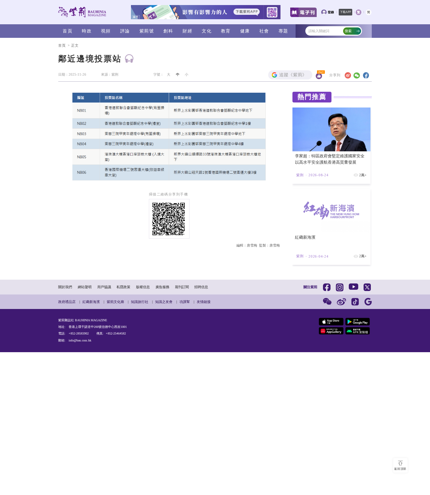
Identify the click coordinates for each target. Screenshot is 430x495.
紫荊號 (146, 30)
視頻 (106, 30)
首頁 (67, 30)
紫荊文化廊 (115, 302)
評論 (125, 30)
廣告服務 (162, 287)
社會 (264, 30)
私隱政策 (123, 287)
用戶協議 (104, 287)
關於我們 (65, 287)
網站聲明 (85, 287)
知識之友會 (164, 302)
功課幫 (184, 302)
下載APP (345, 12)
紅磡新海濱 (91, 302)
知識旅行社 (139, 302)
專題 (283, 30)
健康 (245, 30)
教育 (226, 30)
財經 (187, 30)
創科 (168, 30)
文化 (207, 30)
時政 (87, 30)
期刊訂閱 (182, 287)
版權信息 (143, 287)
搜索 (348, 31)
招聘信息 (201, 287)
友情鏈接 (204, 302)
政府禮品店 (67, 302)
